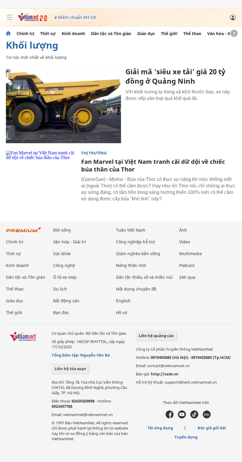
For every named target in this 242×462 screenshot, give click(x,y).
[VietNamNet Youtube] (182, 417)
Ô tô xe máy (64, 277)
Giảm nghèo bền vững (138, 253)
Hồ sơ (121, 312)
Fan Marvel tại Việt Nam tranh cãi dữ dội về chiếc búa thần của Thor (153, 165)
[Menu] (9, 17)
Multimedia (190, 253)
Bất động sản (66, 300)
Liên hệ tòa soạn (70, 368)
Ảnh (183, 230)
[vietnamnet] (32, 19)
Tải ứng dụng (160, 427)
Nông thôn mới (131, 265)
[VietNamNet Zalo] (207, 417)
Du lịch (60, 289)
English (123, 300)
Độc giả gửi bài (212, 427)
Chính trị (25, 34)
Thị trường (94, 153)
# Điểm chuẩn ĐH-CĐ (75, 17)
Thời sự (48, 34)
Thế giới (169, 34)
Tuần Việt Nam (130, 230)
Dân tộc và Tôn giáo (111, 34)
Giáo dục (146, 34)
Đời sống (62, 230)
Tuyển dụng (185, 437)
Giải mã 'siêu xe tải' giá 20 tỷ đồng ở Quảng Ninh (175, 76)
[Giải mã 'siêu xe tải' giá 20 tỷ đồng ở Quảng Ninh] (63, 105)
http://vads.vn (165, 374)
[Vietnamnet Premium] (23, 232)
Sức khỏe (62, 253)
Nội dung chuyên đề (136, 289)
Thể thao (192, 34)
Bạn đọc (61, 312)
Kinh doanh (73, 34)
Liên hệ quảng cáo (156, 335)
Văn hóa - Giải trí (224, 34)
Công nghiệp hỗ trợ (135, 242)
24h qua (187, 277)
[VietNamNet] (8, 33)
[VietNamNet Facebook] (170, 417)
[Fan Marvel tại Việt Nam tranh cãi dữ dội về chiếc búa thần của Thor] (41, 174)
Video (184, 242)
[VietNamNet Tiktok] (194, 417)
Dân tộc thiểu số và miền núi (144, 277)
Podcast (186, 265)
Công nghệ (64, 265)
